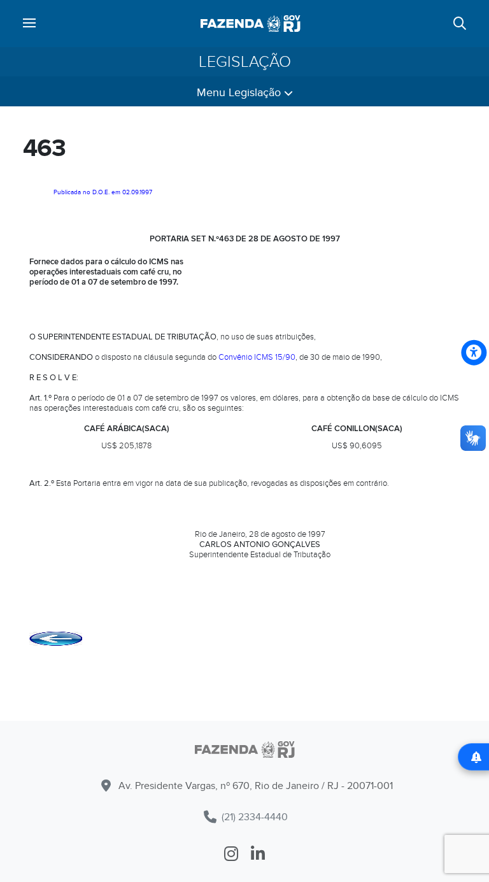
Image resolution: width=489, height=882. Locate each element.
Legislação (245, 61)
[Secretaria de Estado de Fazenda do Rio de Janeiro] (244, 751)
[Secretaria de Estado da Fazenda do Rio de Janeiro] (251, 23)
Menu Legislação (240, 92)
